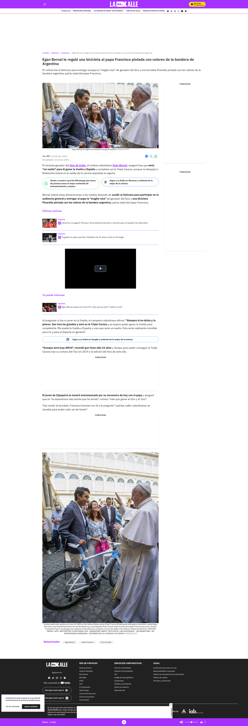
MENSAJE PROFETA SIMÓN (153, 11)
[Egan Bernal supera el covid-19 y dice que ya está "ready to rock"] (49, 307)
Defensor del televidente (123, 671)
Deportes (65, 53)
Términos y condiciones (162, 681)
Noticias (55, 53)
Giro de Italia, (78, 165)
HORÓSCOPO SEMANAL (82, 11)
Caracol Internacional (87, 693)
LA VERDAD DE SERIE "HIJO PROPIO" (109, 11)
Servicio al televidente (122, 668)
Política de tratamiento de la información (168, 674)
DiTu (81, 684)
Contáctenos (119, 681)
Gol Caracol (83, 674)
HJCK (81, 681)
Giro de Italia (106, 642)
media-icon (124, 722)
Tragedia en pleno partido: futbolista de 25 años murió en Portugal (93, 237)
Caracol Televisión (86, 671)
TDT (115, 674)
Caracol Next (84, 700)
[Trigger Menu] (44, 4)
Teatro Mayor (84, 690)
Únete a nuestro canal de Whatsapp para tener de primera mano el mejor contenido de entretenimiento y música (73, 183)
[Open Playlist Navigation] (205, 722)
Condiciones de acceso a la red (164, 668)
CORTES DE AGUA (133, 11)
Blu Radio (82, 678)
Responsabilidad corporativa (164, 671)
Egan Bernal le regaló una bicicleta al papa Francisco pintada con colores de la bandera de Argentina (112, 53)
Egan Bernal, (120, 165)
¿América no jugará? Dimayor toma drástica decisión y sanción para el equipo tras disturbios (105, 222)
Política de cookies (160, 678)
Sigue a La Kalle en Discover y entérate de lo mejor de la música (131, 182)
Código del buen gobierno (123, 678)
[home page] (124, 4)
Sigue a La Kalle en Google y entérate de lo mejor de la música (102, 339)
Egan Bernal (69, 642)
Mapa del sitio (119, 690)
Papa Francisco (88, 642)
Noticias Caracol (85, 668)
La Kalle (45, 53)
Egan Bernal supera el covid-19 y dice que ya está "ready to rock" (92, 307)
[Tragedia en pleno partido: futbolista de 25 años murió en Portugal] (49, 237)
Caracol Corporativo (86, 697)
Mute (181, 722)
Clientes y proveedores (122, 684)
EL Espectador (84, 687)
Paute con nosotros (121, 687)
